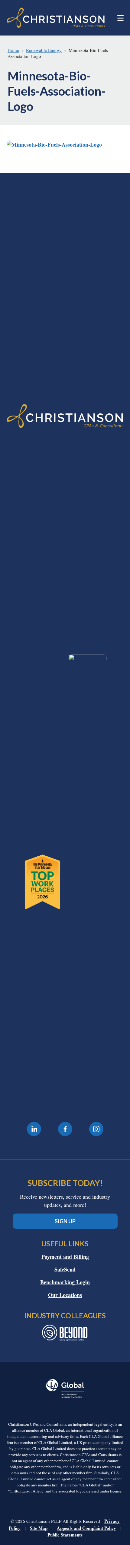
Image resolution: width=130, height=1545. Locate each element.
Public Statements (65, 1534)
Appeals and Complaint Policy (86, 1528)
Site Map (38, 1528)
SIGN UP (65, 1221)
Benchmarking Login (65, 1282)
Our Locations (65, 1295)
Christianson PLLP (56, 17)
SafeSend (65, 1269)
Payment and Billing (65, 1257)
